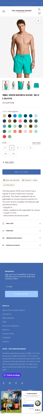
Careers (5, 341)
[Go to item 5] (36, 85)
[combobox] (31, 402)
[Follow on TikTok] (22, 383)
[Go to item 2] (13, 85)
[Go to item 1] (5, 85)
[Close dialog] (41, 393)
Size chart (36, 143)
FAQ (4, 322)
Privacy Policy (8, 334)
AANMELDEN (31, 405)
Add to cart (22, 172)
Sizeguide (6, 337)
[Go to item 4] (28, 85)
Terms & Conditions (10, 326)
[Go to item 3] (21, 85)
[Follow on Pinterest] (16, 383)
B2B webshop (8, 318)
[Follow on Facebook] (3, 383)
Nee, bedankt (31, 408)
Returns (5, 330)
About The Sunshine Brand (13, 310)
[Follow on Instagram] (10, 383)
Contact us (6, 314)
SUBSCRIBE (21, 294)
